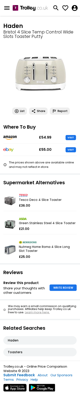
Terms (8, 379)
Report (63, 111)
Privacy (22, 379)
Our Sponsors (61, 375)
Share (41, 111)
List (22, 111)
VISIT (71, 137)
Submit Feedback (19, 375)
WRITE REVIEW (63, 288)
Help (34, 379)
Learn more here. (37, 312)
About (43, 375)
